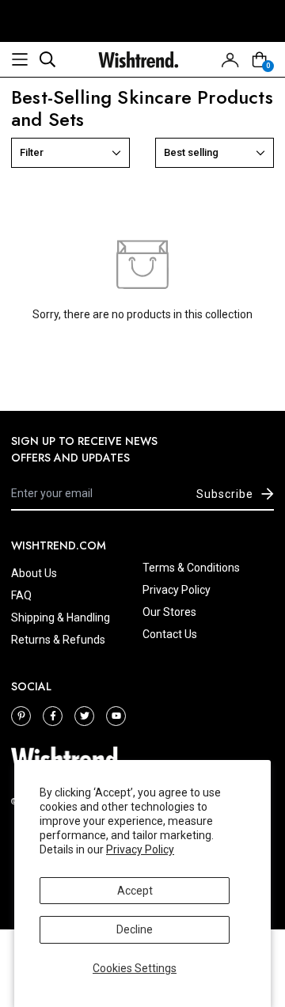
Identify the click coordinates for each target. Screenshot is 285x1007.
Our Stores (169, 612)
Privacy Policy (140, 849)
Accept (135, 890)
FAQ (21, 595)
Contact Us (169, 634)
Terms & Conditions (191, 567)
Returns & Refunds (58, 639)
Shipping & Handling (60, 617)
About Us (34, 573)
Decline (134, 929)
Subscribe (224, 494)
